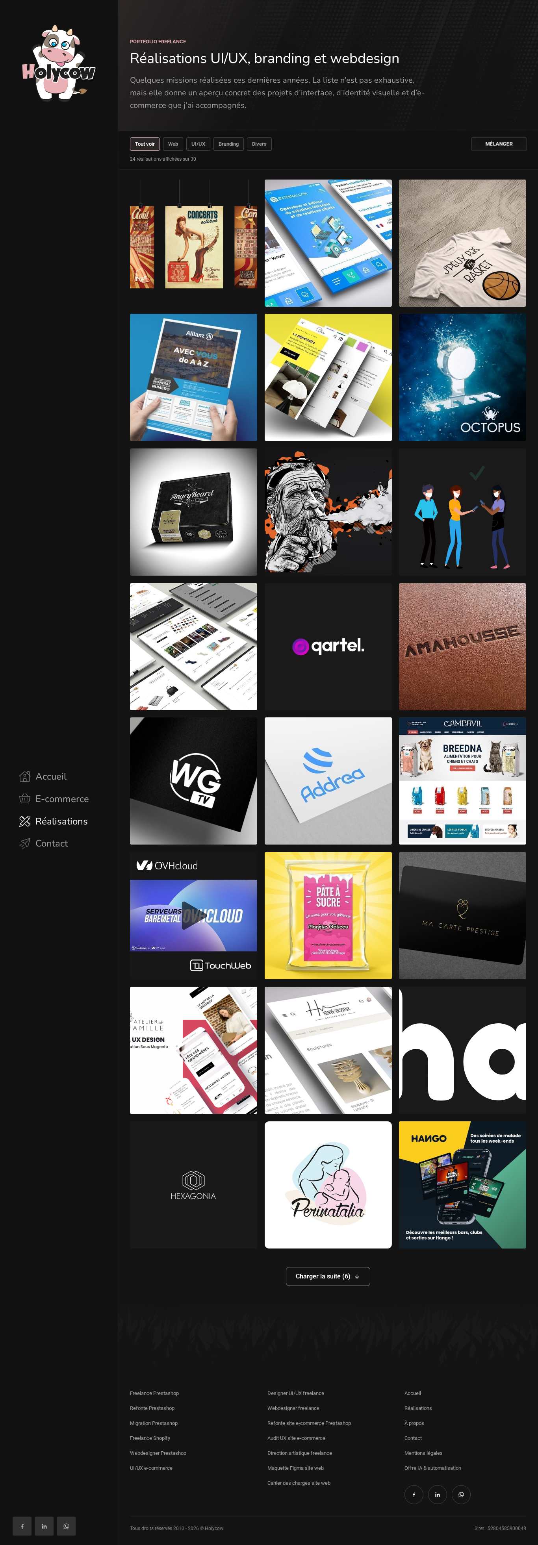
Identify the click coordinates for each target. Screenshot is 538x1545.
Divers (259, 144)
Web (173, 144)
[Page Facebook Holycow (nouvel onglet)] (22, 1526)
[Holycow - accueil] (59, 63)
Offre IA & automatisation (432, 1468)
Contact (413, 1438)
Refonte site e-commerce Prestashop (309, 1423)
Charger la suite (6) (323, 1276)
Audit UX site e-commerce (296, 1438)
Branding (229, 144)
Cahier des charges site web (298, 1483)
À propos (414, 1423)
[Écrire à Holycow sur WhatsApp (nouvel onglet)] (66, 1526)
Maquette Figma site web (295, 1468)
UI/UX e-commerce (151, 1468)
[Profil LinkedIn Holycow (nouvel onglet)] (44, 1526)
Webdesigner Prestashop (158, 1453)
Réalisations (418, 1408)
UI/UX (198, 144)
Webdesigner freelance (293, 1408)
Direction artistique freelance (299, 1453)
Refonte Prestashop (152, 1408)
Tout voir (145, 144)
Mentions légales (423, 1453)
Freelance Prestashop (154, 1393)
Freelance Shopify (150, 1438)
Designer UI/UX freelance (295, 1393)
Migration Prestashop (154, 1423)
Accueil (412, 1393)
